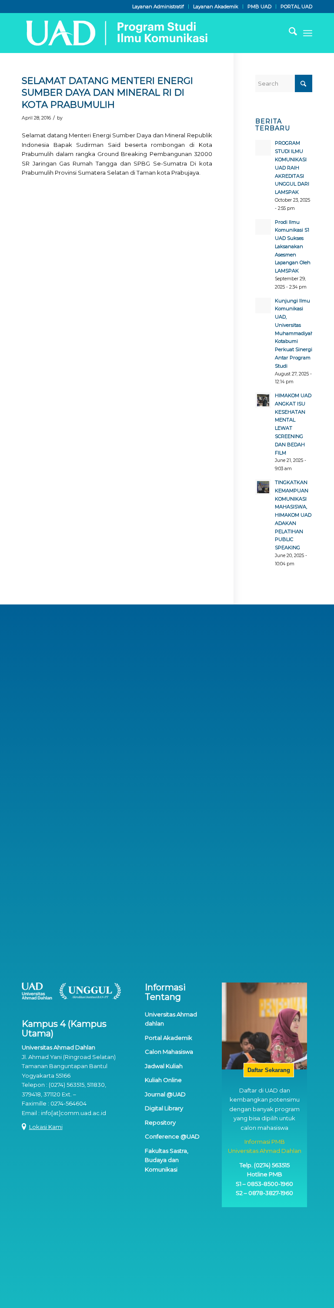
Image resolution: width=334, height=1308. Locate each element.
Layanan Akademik (215, 6)
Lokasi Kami (46, 1126)
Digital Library (164, 1108)
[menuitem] (158, 6)
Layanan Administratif (158, 6)
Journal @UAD (165, 1094)
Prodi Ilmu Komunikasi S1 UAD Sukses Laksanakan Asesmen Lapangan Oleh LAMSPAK (293, 246)
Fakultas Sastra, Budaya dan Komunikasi (166, 1160)
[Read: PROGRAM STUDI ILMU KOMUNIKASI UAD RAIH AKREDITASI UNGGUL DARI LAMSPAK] (263, 148)
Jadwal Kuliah (164, 1065)
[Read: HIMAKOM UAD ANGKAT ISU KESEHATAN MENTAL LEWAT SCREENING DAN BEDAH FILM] (263, 400)
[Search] (288, 33)
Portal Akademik (168, 1037)
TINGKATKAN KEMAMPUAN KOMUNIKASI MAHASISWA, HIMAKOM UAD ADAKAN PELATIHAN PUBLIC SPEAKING (293, 515)
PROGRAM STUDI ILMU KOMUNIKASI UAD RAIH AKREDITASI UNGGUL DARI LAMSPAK (292, 167)
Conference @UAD (172, 1136)
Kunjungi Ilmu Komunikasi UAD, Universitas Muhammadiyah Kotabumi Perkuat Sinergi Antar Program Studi (294, 333)
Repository (160, 1122)
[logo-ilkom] (115, 33)
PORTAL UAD (296, 6)
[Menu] (307, 33)
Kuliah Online (163, 1079)
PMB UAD (259, 6)
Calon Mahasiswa (169, 1051)
